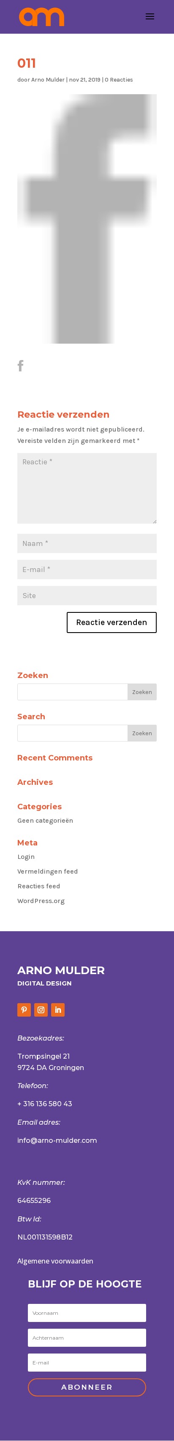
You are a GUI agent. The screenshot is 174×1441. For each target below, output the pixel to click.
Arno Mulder (48, 79)
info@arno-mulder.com (57, 1140)
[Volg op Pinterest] (24, 1010)
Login (26, 857)
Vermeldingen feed (47, 871)
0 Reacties (119, 79)
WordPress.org (41, 901)
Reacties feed (38, 886)
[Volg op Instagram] (41, 1010)
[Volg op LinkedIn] (58, 1010)
